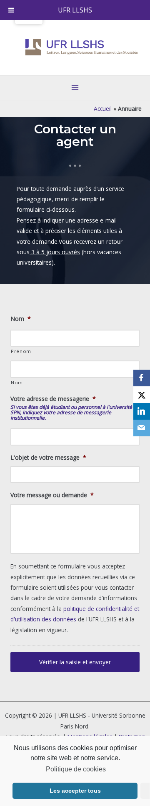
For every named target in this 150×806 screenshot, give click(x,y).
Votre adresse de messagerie (53, 399)
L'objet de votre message (48, 457)
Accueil (103, 109)
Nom (20, 319)
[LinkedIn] (141, 411)
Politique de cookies (75, 769)
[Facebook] (141, 378)
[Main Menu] (75, 87)
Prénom (21, 351)
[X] (141, 394)
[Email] (141, 428)
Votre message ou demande (52, 495)
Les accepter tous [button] (75, 790)
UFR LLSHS (75, 10)
